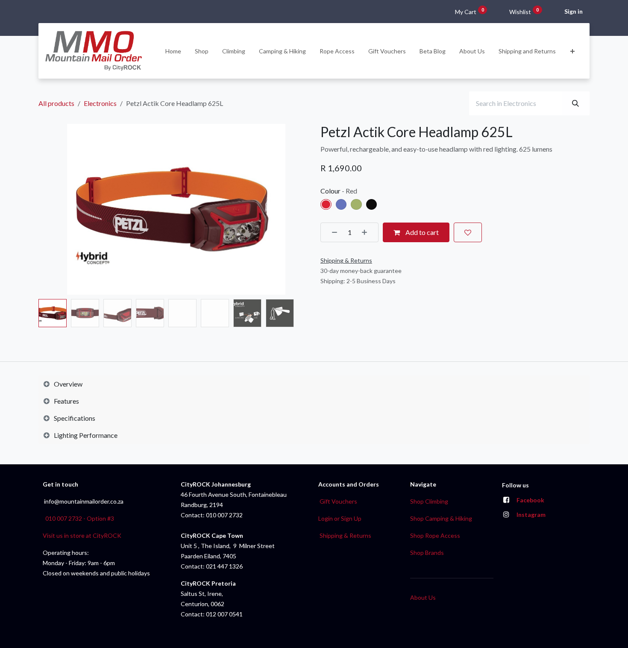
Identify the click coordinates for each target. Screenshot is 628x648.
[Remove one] (331, 232)
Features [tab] (66, 401)
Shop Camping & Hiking (441, 518)
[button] (52, 209)
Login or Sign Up (339, 518)
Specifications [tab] (74, 418)
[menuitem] (173, 51)
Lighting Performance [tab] (85, 435)
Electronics (100, 103)
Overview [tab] (68, 384)
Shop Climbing (429, 501)
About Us (423, 597)
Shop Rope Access (435, 535)
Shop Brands (427, 552)
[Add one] (367, 232)
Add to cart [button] (421, 232)
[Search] (575, 103)
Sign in (573, 11)
